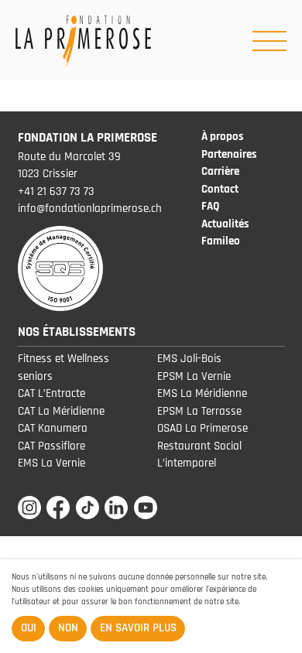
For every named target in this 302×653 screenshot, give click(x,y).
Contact (220, 189)
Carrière (220, 171)
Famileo (220, 241)
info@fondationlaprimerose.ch (90, 208)
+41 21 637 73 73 (56, 191)
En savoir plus (138, 628)
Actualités (225, 224)
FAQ (210, 206)
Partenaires (229, 154)
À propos (222, 136)
